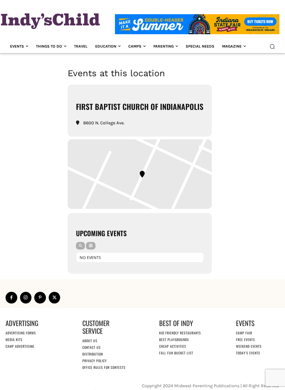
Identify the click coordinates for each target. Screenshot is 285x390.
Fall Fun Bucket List (176, 352)
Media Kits (14, 339)
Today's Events (248, 352)
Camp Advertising (20, 346)
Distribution (92, 354)
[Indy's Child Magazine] (50, 20)
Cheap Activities (172, 346)
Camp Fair (244, 332)
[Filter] (90, 246)
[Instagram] (26, 297)
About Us (89, 340)
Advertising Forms (21, 332)
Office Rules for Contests (104, 367)
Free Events (245, 339)
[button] (272, 46)
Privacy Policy (94, 360)
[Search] (80, 246)
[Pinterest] (40, 297)
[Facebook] (11, 297)
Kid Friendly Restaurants (180, 332)
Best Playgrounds (174, 339)
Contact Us (91, 347)
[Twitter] (54, 297)
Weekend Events (249, 346)
